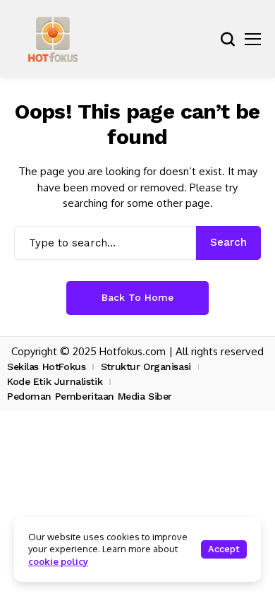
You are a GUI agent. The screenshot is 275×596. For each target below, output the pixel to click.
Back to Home (137, 297)
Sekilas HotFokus (46, 366)
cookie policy (58, 561)
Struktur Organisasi (146, 366)
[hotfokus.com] (53, 39)
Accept (224, 549)
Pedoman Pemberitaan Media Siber (89, 396)
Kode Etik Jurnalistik (54, 381)
